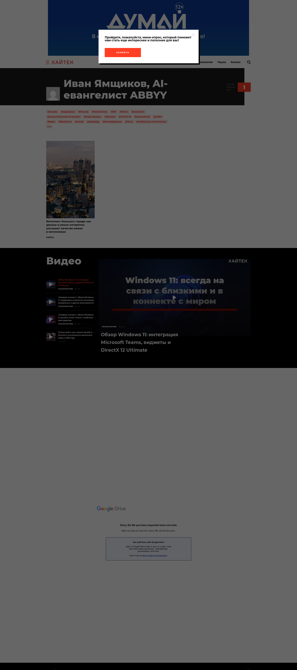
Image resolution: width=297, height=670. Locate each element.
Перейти (122, 52)
